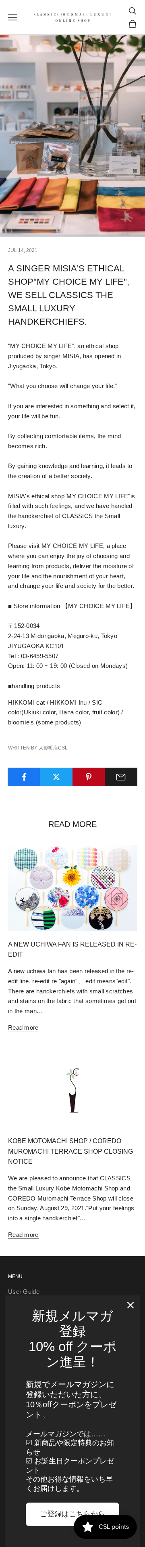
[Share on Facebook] (24, 777)
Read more (23, 1027)
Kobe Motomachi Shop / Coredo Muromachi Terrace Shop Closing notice (70, 1151)
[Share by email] (121, 777)
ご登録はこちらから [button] (72, 1514)
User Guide (23, 1291)
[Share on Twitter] (56, 777)
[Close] (130, 1305)
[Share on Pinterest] (89, 777)
